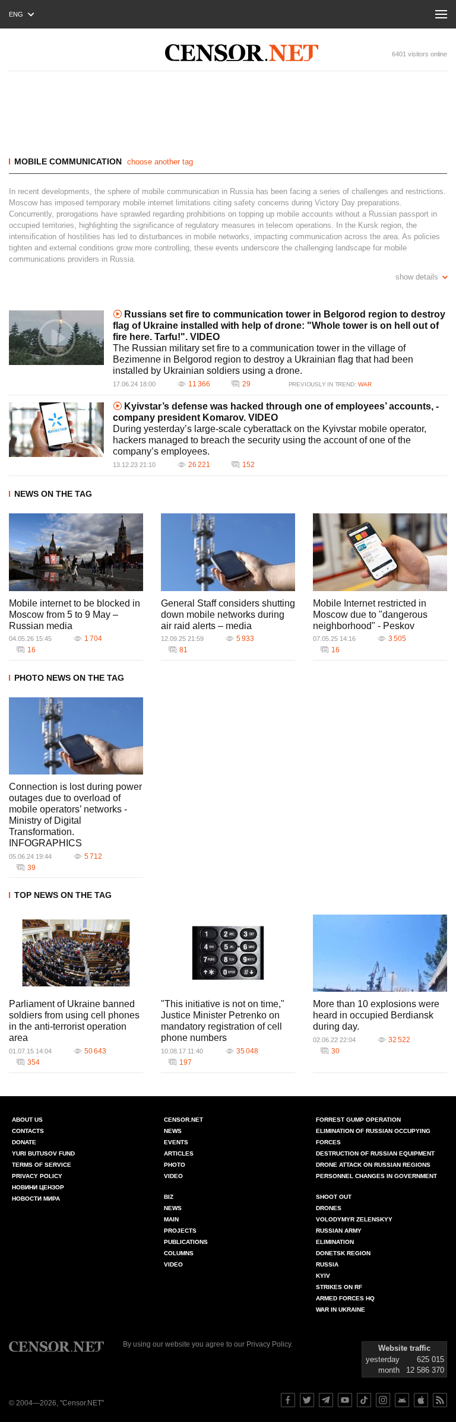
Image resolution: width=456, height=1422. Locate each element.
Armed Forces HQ (345, 1298)
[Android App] (402, 1400)
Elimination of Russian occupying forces (373, 1136)
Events (176, 1142)
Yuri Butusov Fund (43, 1153)
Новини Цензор (38, 1187)
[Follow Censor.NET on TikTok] (364, 1400)
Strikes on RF (339, 1287)
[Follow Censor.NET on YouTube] (345, 1400)
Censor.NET (183, 1119)
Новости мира (36, 1198)
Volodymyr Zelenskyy (354, 1219)
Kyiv (323, 1275)
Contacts (28, 1131)
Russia (327, 1264)
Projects (180, 1230)
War (364, 384)
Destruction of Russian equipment (375, 1153)
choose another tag (160, 161)
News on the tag (53, 494)
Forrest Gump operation (358, 1119)
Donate (24, 1142)
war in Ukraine (340, 1309)
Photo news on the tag (69, 678)
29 (246, 384)
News (173, 1131)
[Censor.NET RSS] (440, 1400)
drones (328, 1208)
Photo (174, 1164)
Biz (168, 1197)
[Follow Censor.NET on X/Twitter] (307, 1400)
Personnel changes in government (376, 1176)
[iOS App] (421, 1400)
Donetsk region (343, 1253)
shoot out (334, 1197)
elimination (335, 1242)
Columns (179, 1253)
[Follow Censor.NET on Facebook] (288, 1400)
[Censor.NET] (241, 53)
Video (173, 1176)
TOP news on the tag (63, 895)
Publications (186, 1242)
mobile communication (68, 161)
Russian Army (339, 1230)
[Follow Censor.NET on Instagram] (383, 1400)
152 (248, 464)
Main (171, 1219)
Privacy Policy (37, 1176)
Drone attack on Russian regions (373, 1164)
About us (27, 1119)
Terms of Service (41, 1164)
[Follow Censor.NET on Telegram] (326, 1400)
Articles (179, 1153)
